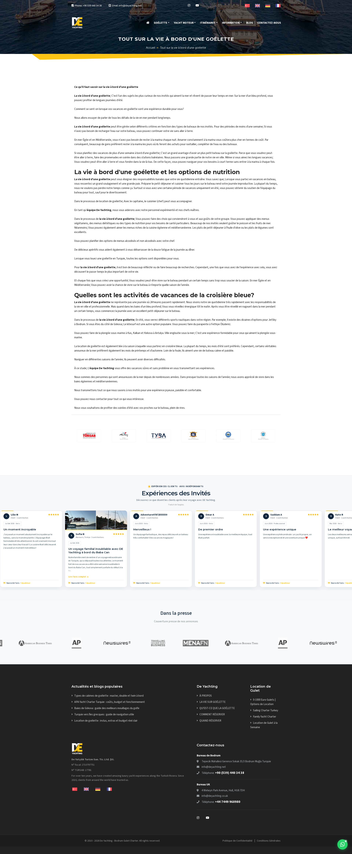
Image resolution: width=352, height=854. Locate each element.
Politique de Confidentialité (237, 841)
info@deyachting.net (214, 767)
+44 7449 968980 (227, 802)
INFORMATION (231, 23)
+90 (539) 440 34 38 (229, 773)
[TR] (247, 5)
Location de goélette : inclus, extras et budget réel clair (106, 721)
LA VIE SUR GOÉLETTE (212, 702)
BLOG (249, 23)
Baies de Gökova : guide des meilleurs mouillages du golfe (106, 708)
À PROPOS (205, 696)
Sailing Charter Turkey (265, 710)
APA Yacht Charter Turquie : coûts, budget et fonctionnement (109, 702)
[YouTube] (197, 5)
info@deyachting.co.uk (215, 796)
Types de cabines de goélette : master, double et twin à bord (109, 696)
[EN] (257, 5)
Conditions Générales (268, 841)
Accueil (150, 47)
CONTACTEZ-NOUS (269, 23)
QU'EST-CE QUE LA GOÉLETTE (217, 708)
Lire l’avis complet (77, 576)
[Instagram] (189, 5)
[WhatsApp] (342, 844)
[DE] (267, 5)
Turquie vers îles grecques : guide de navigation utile (104, 714)
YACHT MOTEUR (184, 23)
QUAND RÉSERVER (210, 721)
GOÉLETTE (160, 23)
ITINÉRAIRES (207, 23)
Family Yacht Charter (264, 717)
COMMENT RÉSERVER (212, 714)
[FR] (278, 5)
